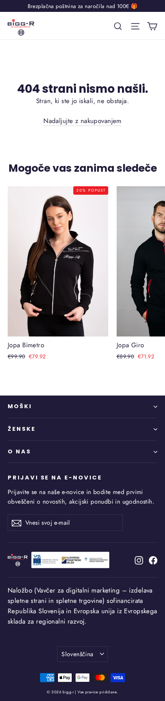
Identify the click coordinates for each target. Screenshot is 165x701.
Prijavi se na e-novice (55, 477)
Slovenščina (77, 654)
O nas (19, 451)
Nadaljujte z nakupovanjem (82, 120)
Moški (20, 406)
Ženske (22, 429)
